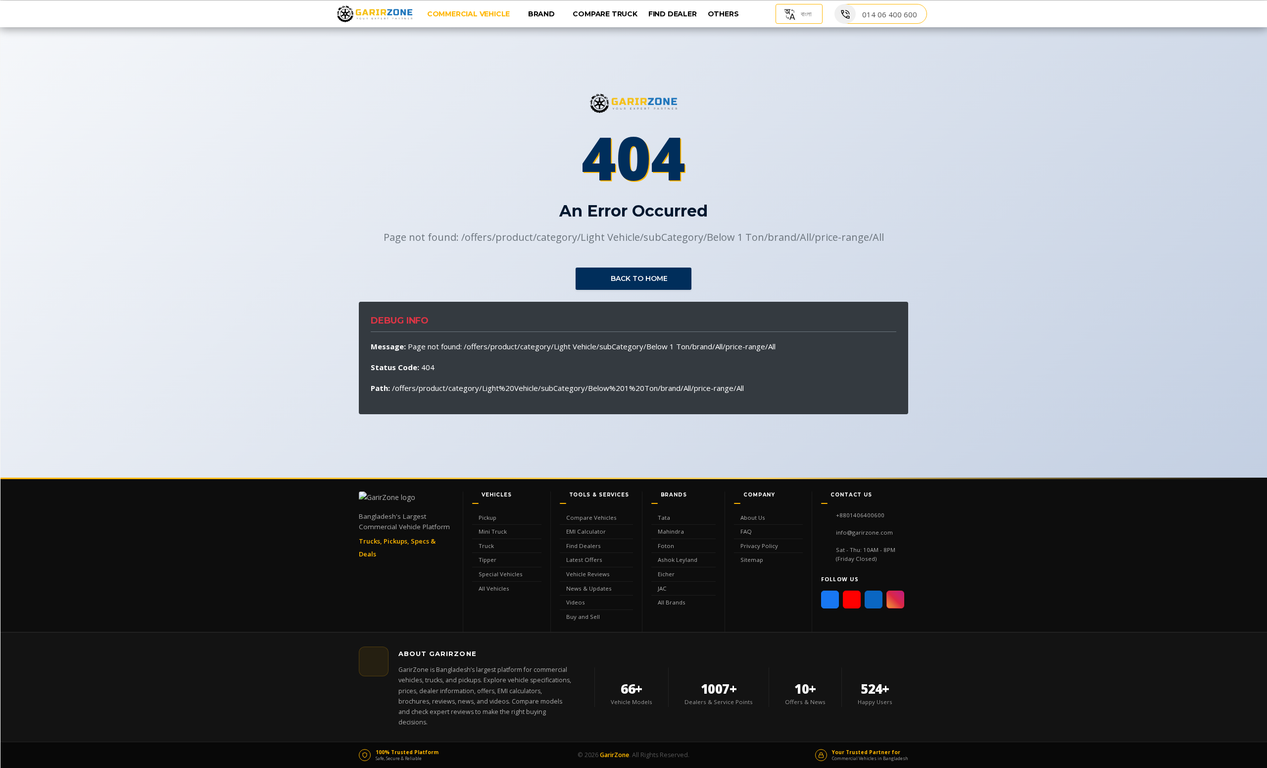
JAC (662, 588)
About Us (752, 517)
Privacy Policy (759, 545)
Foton (666, 545)
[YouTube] (852, 599)
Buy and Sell (583, 616)
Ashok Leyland (677, 559)
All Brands (671, 602)
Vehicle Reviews (588, 574)
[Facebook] (830, 599)
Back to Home (638, 278)
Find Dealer (672, 13)
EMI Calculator (586, 531)
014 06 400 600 (889, 14)
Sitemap (751, 559)
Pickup (487, 517)
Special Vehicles (501, 574)
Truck (486, 545)
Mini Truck (493, 531)
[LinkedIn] (873, 599)
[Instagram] (895, 599)
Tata (664, 517)
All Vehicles (494, 588)
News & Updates (589, 588)
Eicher (666, 574)
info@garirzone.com (864, 532)
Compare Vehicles (591, 517)
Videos (575, 602)
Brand (542, 13)
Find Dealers (583, 545)
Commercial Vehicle (469, 13)
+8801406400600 (860, 515)
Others (724, 13)
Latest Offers (584, 559)
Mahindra (671, 531)
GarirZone (614, 755)
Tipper (487, 559)
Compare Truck (605, 13)
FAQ (746, 531)
